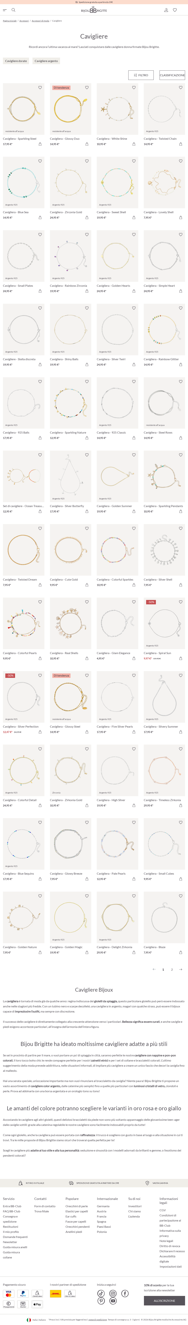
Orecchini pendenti (78, 1226)
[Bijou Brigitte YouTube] (113, 1301)
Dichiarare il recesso (172, 1251)
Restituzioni (10, 1226)
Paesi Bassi (104, 1226)
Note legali (166, 1241)
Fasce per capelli (76, 1221)
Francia (101, 1216)
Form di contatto (44, 1206)
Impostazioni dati (171, 1266)
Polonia (102, 1231)
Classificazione (172, 75)
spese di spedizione (97, 1319)
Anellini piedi (74, 1231)
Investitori (135, 1206)
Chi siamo (134, 1211)
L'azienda (134, 1216)
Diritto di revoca (170, 1246)
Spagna (101, 1221)
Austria (101, 1211)
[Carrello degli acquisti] (183, 10)
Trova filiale (41, 1211)
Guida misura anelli (15, 1247)
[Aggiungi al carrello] (40, 144)
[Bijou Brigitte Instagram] (113, 1293)
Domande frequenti (15, 1237)
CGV (163, 1210)
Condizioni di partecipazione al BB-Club (170, 1220)
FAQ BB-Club (11, 1211)
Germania (103, 1206)
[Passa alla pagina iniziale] (94, 9)
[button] (166, 10)
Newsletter (10, 1242)
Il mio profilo (11, 1231)
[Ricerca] (13, 10)
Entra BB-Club (12, 1206)
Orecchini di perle (77, 1206)
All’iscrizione (164, 1300)
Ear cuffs (71, 1216)
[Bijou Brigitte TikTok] (101, 1293)
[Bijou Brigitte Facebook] (125, 1293)
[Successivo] (180, 969)
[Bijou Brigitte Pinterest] (101, 1301)
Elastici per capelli (77, 1211)
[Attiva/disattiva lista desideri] (40, 87)
